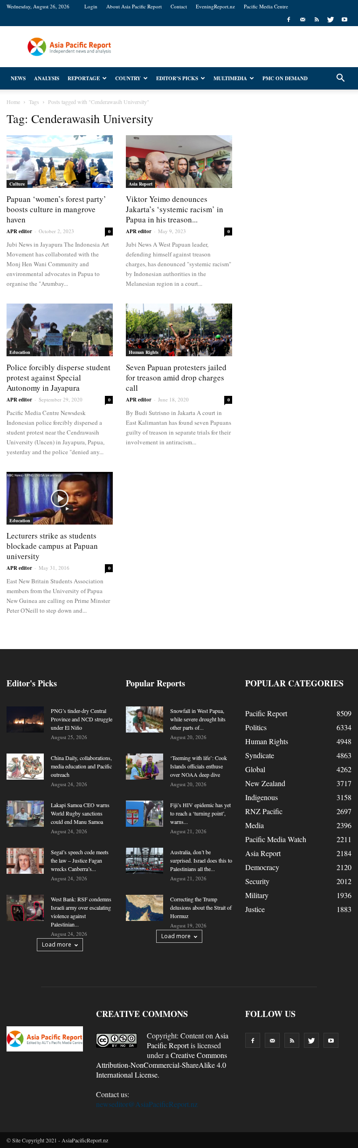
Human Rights (143, 352)
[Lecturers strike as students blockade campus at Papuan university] (60, 498)
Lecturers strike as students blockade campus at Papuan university (52, 545)
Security (257, 881)
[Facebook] (289, 19)
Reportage (84, 78)
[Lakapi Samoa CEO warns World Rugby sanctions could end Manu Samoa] (25, 814)
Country (128, 78)
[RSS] (317, 19)
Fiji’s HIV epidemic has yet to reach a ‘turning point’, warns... (200, 813)
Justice (255, 909)
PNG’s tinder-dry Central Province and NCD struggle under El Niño (81, 719)
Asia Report (140, 183)
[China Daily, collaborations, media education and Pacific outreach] (25, 767)
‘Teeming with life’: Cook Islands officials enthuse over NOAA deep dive (198, 766)
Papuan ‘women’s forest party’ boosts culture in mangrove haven (56, 209)
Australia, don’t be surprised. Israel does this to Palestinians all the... (201, 860)
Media (254, 825)
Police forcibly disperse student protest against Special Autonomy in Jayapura (58, 377)
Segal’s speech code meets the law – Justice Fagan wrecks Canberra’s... (80, 860)
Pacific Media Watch (275, 839)
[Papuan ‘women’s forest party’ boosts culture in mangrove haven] (60, 161)
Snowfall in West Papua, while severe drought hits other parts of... (198, 719)
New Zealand (265, 783)
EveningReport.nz (215, 6)
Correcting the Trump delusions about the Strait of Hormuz (201, 907)
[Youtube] (344, 19)
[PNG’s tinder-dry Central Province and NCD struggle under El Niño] (25, 719)
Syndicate (259, 755)
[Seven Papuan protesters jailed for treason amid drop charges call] (179, 330)
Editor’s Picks (177, 78)
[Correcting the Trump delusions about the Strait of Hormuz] (144, 908)
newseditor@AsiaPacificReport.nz (147, 1104)
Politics (256, 727)
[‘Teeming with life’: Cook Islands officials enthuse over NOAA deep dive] (144, 767)
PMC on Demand (285, 78)
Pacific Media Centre (266, 6)
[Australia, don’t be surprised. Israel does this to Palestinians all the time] (144, 861)
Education (19, 352)
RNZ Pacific (263, 811)
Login (90, 6)
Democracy (262, 867)
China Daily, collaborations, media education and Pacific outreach (81, 766)
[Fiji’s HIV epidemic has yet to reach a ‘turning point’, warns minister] (144, 814)
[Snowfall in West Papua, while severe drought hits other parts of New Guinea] (144, 719)
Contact (179, 6)
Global (255, 769)
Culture (17, 183)
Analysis (46, 78)
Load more (56, 944)
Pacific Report (266, 713)
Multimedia (230, 78)
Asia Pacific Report (187, 1040)
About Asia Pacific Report (134, 6)
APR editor (19, 231)
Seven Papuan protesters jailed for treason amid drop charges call (176, 377)
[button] (340, 78)
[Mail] (303, 19)
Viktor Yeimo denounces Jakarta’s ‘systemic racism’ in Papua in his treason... (174, 209)
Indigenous (261, 797)
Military (256, 895)
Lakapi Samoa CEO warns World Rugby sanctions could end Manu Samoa (80, 813)
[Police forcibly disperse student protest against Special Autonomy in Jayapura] (60, 330)
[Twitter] (330, 19)
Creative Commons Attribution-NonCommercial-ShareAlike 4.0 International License (161, 1064)
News (18, 78)
